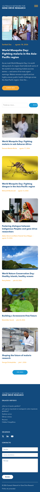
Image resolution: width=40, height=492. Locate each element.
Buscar (35, 105)
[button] (36, 6)
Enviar (7, 477)
